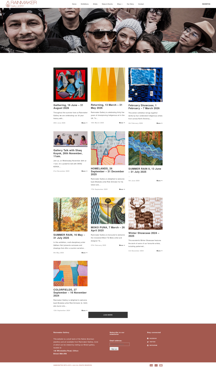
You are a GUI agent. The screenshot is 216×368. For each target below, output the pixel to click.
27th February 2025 (98, 245)
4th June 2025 (134, 181)
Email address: (116, 340)
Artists (95, 4)
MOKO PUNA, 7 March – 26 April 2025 (108, 228)
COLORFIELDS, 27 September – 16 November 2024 (70, 292)
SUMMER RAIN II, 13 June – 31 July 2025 (144, 170)
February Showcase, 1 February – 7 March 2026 (144, 106)
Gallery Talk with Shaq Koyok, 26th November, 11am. (68, 153)
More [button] (84, 123)
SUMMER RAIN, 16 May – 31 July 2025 (69, 236)
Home (74, 4)
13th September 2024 (61, 310)
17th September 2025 (99, 189)
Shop (119, 4)
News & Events (107, 4)
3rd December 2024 (136, 251)
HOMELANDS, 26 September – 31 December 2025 (107, 171)
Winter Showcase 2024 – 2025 (143, 234)
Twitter (152, 342)
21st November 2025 (61, 171)
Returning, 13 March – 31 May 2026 (106, 106)
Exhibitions (85, 4)
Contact (141, 4)
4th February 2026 (135, 123)
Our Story (130, 4)
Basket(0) (206, 4)
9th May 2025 (58, 253)
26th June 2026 (59, 123)
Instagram (153, 345)
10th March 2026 (97, 123)
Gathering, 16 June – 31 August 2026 (68, 106)
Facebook (153, 338)
